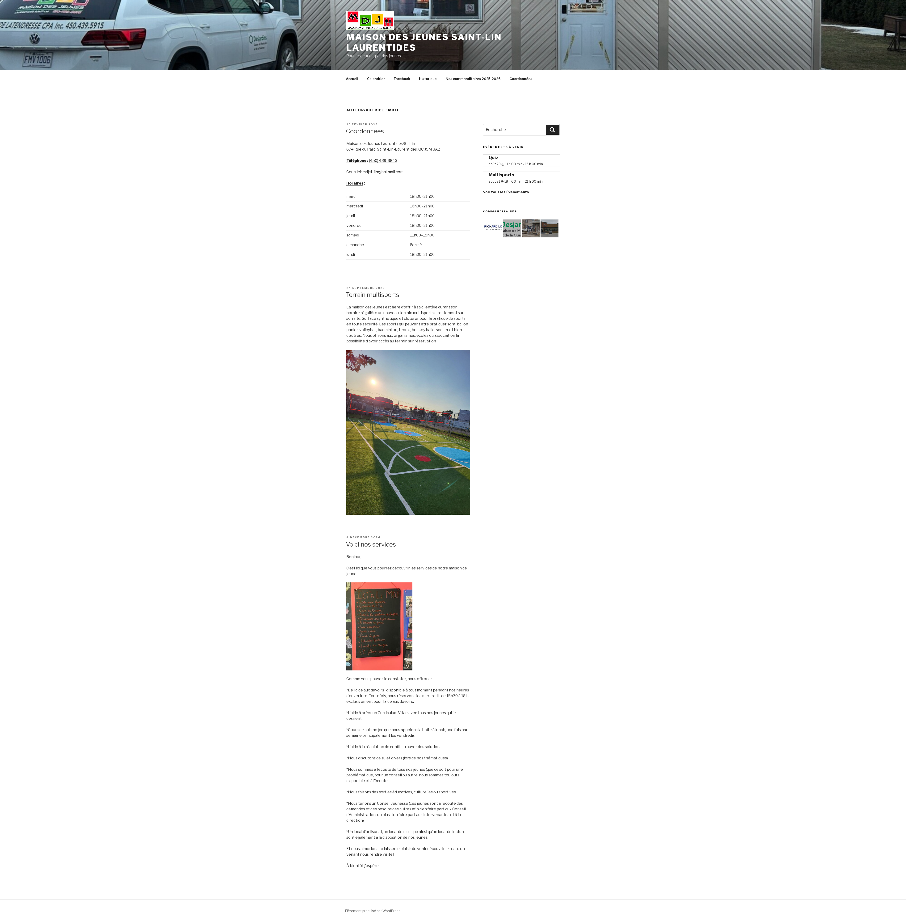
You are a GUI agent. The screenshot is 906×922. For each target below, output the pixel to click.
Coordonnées (521, 79)
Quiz (493, 157)
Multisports (501, 174)
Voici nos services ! (372, 544)
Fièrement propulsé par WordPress (372, 911)
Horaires (354, 183)
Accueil (352, 79)
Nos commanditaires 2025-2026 (473, 79)
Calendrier (376, 79)
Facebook (402, 79)
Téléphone (356, 160)
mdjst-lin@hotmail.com (382, 172)
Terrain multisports (372, 294)
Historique (428, 79)
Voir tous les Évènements (506, 192)
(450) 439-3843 (383, 160)
